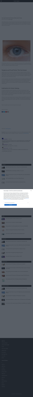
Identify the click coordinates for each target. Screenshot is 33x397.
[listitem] (16, 196)
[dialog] (16, 198)
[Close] (31, 184)
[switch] (27, 198)
